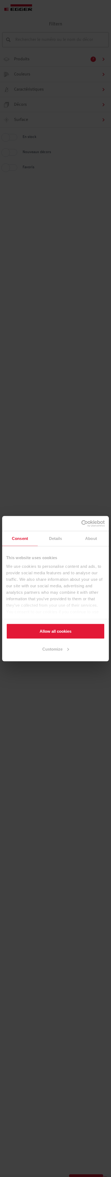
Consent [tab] (20, 538)
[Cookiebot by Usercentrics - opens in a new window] (81, 523)
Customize (52, 649)
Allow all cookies (55, 631)
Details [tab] (55, 538)
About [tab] (91, 538)
